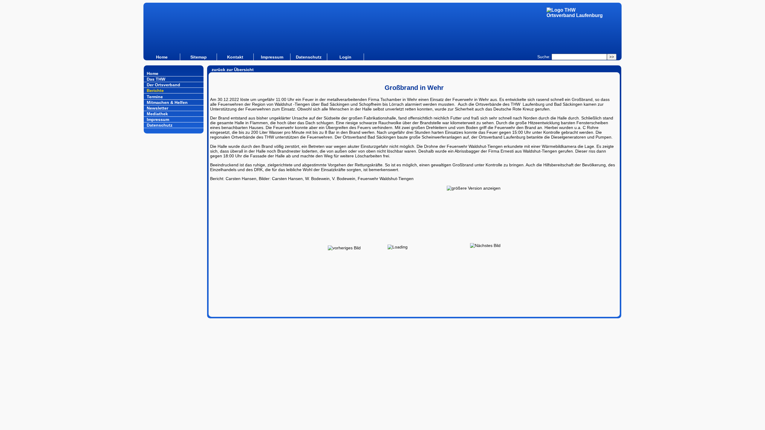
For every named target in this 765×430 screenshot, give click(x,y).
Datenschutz (309, 57)
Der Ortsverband (163, 84)
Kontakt (235, 57)
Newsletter (157, 108)
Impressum (272, 57)
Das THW (156, 79)
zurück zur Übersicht (233, 69)
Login (345, 57)
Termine (155, 96)
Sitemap (198, 57)
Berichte (155, 90)
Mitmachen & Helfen (167, 102)
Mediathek (157, 113)
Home (162, 57)
